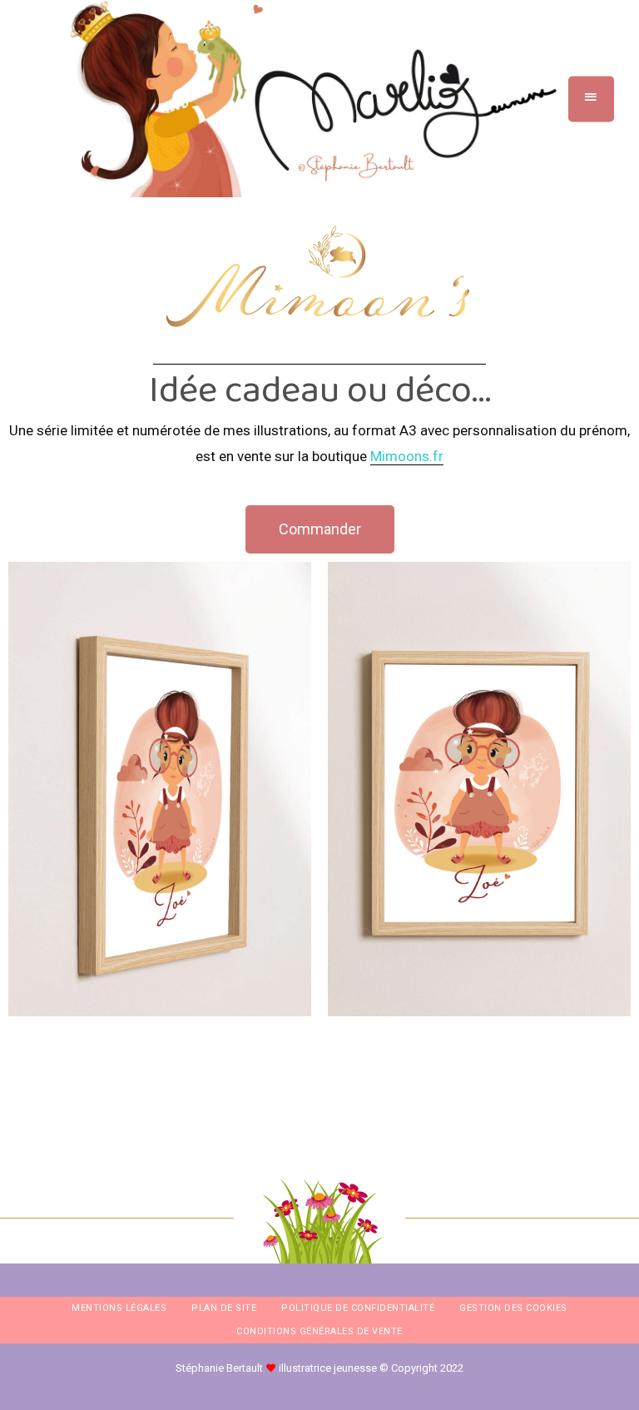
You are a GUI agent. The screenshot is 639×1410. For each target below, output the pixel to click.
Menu (591, 99)
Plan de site (223, 1308)
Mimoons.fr (406, 456)
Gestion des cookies (513, 1308)
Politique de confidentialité (357, 1308)
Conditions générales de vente (319, 1331)
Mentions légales (119, 1308)
